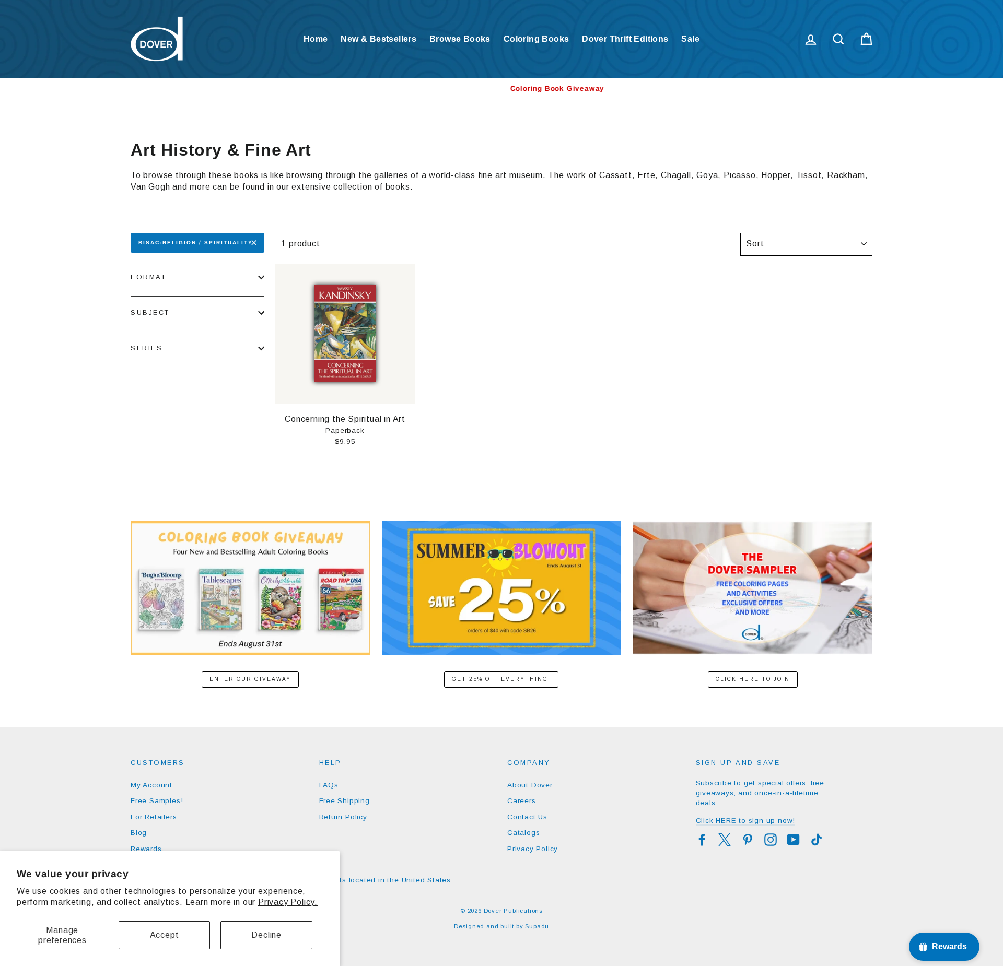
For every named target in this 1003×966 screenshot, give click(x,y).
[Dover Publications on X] (724, 839)
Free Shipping (344, 801)
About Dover (530, 785)
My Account (151, 785)
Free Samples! (157, 801)
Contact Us (527, 817)
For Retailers (154, 817)
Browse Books (460, 38)
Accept (164, 934)
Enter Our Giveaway (250, 679)
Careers (521, 801)
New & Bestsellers (378, 38)
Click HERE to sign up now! (746, 820)
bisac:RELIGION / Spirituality (195, 242)
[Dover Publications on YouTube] (793, 839)
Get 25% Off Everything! (501, 679)
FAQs (329, 785)
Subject (150, 312)
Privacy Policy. (288, 902)
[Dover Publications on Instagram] (770, 839)
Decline (266, 934)
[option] (501, 88)
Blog (139, 833)
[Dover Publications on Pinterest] (747, 839)
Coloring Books (536, 38)
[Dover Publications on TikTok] (816, 839)
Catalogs (523, 833)
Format (148, 277)
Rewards (146, 849)
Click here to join (753, 679)
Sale (690, 38)
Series (146, 348)
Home (316, 38)
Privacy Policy (532, 849)
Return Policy (343, 817)
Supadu (537, 926)
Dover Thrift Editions (625, 38)
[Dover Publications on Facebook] (702, 839)
